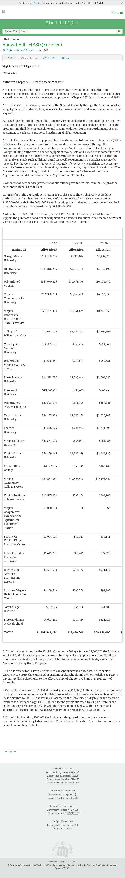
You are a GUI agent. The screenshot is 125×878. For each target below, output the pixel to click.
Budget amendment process (61, 794)
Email (67, 58)
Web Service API (70, 825)
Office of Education (25, 50)
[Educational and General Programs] (5, 57)
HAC (67, 809)
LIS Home (52, 861)
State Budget (62, 22)
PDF (56, 58)
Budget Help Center (62, 828)
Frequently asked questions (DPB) (61, 782)
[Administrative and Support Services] (14, 57)
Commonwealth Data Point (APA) (61, 779)
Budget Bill (10, 31)
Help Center (35, 3)
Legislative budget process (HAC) (61, 772)
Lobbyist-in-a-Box (67, 861)
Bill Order (7, 50)
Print (46, 58)
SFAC (73, 809)
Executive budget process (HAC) (61, 776)
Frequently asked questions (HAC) (61, 798)
